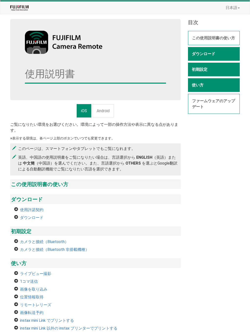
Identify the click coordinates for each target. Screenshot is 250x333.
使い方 (19, 263)
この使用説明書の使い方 (39, 184)
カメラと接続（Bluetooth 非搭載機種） (54, 249)
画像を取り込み (33, 289)
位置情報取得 (31, 297)
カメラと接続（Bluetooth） (44, 241)
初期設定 (21, 231)
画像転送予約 (31, 312)
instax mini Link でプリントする (47, 320)
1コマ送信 (29, 281)
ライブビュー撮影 (35, 273)
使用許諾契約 (31, 209)
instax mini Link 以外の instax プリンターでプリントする (68, 328)
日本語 (231, 7)
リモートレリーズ (35, 305)
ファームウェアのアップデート (213, 103)
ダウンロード (27, 199)
